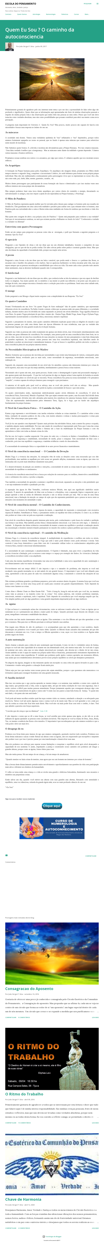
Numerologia (50, 14)
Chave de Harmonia (23, 1199)
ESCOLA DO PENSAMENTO (20, 3)
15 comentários (24, 1123)
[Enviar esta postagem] (6, 856)
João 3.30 (43, 711)
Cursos (76, 14)
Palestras (64, 14)
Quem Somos (22, 14)
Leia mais (95, 1017)
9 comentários (24, 1017)
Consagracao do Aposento (29, 988)
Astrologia (36, 14)
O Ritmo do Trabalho (24, 1094)
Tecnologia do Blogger (53, 1237)
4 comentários (24, 1228)
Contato (8, 14)
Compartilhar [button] (90, 856)
